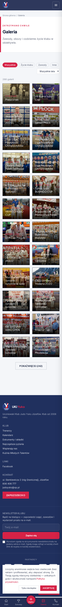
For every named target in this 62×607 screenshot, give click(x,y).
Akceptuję (48, 588)
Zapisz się (31, 535)
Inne (54, 65)
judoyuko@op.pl (11, 487)
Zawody (42, 65)
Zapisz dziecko (15, 495)
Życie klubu (27, 65)
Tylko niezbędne (28, 588)
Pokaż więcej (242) (30, 365)
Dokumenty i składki (13, 439)
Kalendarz (8, 435)
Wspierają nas (10, 448)
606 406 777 (9, 483)
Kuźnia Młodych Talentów (16, 453)
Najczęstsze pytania (13, 444)
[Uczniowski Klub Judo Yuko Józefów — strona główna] (6, 5)
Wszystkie (10, 65)
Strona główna (9, 15)
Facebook (8, 466)
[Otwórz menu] (55, 5)
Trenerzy (7, 430)
